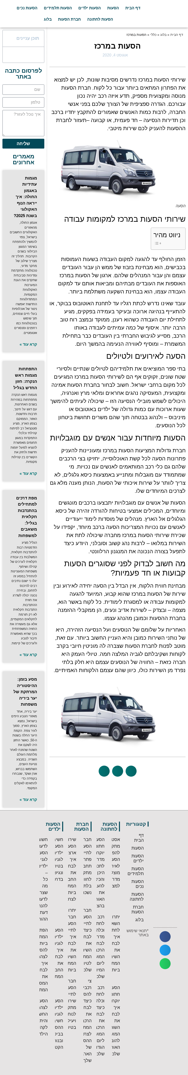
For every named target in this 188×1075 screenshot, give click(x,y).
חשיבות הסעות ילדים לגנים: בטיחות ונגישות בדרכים (56, 859)
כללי (153, 35)
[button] (131, 771)
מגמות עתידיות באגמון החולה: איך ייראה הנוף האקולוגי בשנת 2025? (25, 197)
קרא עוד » (28, 344)
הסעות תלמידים (58, 8)
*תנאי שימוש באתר (138, 932)
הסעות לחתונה (100, 19)
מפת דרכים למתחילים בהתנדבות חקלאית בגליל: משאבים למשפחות (26, 517)
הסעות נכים (27, 8)
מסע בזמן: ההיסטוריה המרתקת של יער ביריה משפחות (25, 692)
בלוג (48, 19)
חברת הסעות (69, 19)
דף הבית (132, 8)
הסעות (113, 8)
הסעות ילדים (89, 8)
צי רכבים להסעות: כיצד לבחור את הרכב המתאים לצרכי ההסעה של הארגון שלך (84, 1021)
